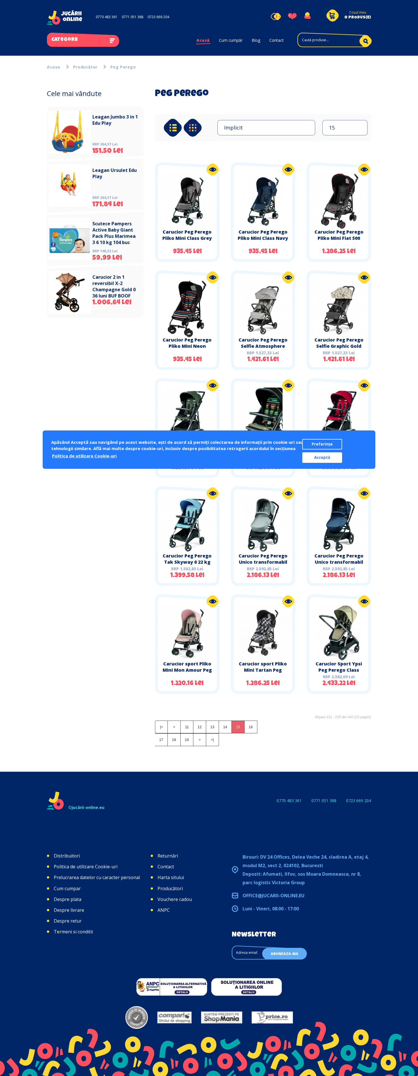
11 (187, 727)
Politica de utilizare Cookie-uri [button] (84, 456)
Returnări (168, 856)
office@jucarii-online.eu (274, 895)
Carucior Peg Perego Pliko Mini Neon (187, 343)
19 (187, 740)
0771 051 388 (132, 16)
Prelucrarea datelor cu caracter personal (97, 877)
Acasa (53, 67)
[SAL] (171, 987)
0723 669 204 (158, 16)
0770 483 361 (106, 16)
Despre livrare (69, 910)
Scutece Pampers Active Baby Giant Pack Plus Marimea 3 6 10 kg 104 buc (114, 232)
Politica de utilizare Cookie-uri (85, 866)
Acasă (203, 40)
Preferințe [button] (322, 444)
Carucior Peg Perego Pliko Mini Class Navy (263, 235)
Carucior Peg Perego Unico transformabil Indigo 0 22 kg (338, 562)
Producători (170, 888)
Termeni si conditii (73, 932)
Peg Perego (123, 67)
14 (225, 727)
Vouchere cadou (175, 899)
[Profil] (307, 16)
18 (174, 740)
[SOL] (246, 987)
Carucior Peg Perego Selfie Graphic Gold (338, 343)
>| (212, 740)
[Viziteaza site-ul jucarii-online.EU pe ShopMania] (221, 1017)
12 (200, 727)
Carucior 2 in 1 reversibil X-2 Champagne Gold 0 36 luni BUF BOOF (114, 286)
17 (161, 740)
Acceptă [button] (322, 457)
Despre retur (68, 921)
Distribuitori (67, 856)
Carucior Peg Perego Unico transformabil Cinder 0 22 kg (263, 562)
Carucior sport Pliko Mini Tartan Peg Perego (263, 670)
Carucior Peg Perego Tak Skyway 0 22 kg (187, 559)
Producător (85, 67)
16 (251, 727)
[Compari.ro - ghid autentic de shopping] (136, 1017)
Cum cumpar (67, 888)
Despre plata (67, 899)
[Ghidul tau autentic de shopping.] (174, 1017)
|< (161, 727)
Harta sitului (171, 877)
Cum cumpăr (231, 40)
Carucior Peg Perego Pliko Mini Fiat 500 (338, 235)
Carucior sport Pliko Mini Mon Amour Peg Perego (187, 670)
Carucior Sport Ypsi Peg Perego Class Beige (339, 670)
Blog (256, 40)
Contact (276, 40)
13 (212, 727)
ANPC (164, 910)
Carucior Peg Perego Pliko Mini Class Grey (187, 235)
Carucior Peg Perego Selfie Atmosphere (263, 343)
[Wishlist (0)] (292, 16)
